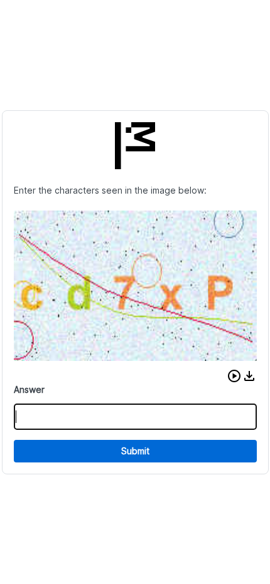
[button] (234, 375)
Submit (135, 451)
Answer (29, 389)
